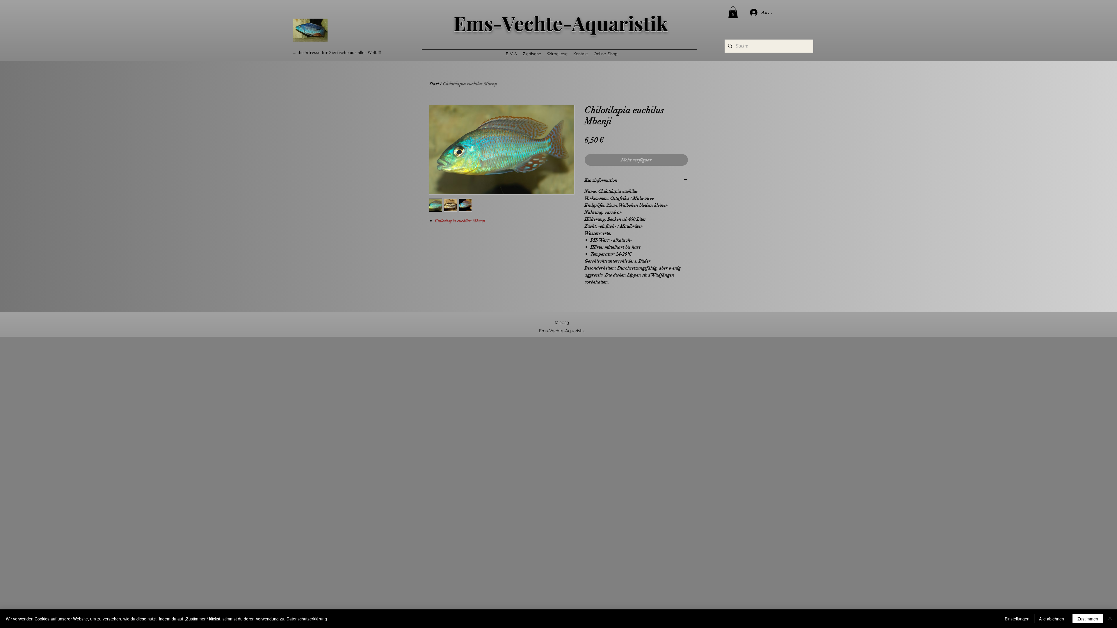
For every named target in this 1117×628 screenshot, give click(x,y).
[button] (733, 12)
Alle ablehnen (1051, 619)
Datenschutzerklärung (307, 619)
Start (434, 84)
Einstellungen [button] (1017, 619)
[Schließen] (1110, 618)
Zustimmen (1087, 619)
